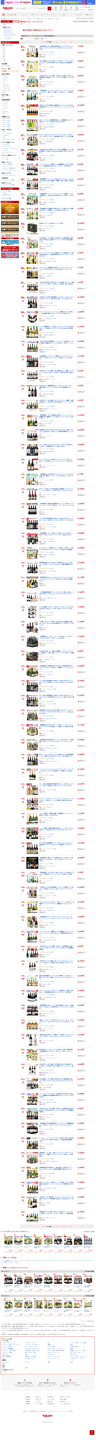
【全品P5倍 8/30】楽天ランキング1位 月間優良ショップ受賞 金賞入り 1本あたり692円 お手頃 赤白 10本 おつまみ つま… (56, 151)
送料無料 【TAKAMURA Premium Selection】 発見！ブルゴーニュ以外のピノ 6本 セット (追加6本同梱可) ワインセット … (56, 431)
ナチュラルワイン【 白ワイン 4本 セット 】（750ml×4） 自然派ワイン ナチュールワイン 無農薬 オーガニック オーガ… (56, 903)
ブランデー (42, 1260)
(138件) (69, 1315)
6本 (4, 47)
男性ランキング (35, 14)
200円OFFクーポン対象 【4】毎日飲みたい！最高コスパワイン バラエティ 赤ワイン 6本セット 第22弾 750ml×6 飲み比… (56, 372)
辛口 (4, 131)
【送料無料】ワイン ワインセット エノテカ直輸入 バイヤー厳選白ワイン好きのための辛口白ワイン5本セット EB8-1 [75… (56, 195)
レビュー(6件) (49, 244)
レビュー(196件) (49, 139)
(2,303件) (20, 1315)
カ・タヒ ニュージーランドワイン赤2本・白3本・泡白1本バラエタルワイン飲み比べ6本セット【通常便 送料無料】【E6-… (56, 1139)
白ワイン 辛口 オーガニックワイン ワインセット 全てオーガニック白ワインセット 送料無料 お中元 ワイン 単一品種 (56, 135)
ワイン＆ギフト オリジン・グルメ (48, 465)
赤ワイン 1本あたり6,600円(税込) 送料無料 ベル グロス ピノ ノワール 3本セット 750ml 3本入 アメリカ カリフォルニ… (56, 490)
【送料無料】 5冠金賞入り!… (68, 1310)
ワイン (34, 18)
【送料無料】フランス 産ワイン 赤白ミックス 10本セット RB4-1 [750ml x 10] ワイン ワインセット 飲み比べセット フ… (56, 534)
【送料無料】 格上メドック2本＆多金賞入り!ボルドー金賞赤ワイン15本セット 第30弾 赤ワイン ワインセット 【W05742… (56, 1006)
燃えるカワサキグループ (46, 84)
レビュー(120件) (49, 994)
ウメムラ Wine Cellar (46, 228)
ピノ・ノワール (7, 146)
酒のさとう (43, 1146)
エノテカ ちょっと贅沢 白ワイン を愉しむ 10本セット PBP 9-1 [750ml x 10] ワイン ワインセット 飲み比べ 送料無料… (56, 548)
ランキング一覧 (7, 198)
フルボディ (6, 135)
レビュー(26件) (49, 96)
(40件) (49, 1252)
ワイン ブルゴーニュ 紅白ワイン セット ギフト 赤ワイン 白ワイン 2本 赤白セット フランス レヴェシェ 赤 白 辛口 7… (56, 461)
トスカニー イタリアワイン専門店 (48, 364)
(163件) (29, 1252)
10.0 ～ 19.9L (6, 122)
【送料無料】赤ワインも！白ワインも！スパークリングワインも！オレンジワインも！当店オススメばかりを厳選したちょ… (56, 579)
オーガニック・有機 (8, 180)
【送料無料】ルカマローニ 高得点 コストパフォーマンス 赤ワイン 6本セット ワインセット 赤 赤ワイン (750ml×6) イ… (56, 357)
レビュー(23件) (49, 539)
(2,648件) (70, 1252)
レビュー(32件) (49, 1158)
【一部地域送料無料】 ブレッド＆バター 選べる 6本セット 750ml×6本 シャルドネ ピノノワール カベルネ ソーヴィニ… (56, 593)
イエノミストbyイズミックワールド (48, 1057)
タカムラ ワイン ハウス (46, 435)
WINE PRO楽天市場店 (45, 113)
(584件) (69, 1291)
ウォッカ (56, 1260)
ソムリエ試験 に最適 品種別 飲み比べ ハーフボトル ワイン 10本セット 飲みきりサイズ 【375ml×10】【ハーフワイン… (56, 829)
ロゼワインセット (9, 32)
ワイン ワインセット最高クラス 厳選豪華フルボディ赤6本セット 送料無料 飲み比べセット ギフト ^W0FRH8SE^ (56, 165)
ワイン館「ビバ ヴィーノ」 (47, 157)
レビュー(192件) (49, 376)
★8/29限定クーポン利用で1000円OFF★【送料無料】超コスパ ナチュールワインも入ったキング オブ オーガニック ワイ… (56, 1080)
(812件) (79, 1315)
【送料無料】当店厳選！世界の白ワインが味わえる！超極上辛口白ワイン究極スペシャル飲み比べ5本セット (56, 209)
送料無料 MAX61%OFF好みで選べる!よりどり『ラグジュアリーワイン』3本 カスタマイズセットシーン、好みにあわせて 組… (56, 711)
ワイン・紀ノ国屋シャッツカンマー (48, 659)
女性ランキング (44, 14)
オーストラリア (7, 90)
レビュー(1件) (49, 111)
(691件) (10, 1315)
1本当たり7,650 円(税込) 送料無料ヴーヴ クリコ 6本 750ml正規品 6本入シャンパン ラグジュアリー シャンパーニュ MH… (56, 106)
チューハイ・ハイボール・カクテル (20, 1260)
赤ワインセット (8, 29)
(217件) (49, 1291)
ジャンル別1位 (62, 14)
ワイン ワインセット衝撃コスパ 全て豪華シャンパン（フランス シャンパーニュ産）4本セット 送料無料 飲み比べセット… (56, 933)
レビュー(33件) (49, 67)
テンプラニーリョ (7, 152)
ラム (51, 1260)
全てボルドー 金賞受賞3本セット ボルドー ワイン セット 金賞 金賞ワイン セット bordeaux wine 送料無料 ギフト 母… (56, 387)
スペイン (5, 80)
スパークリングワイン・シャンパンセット (11, 36)
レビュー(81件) (49, 81)
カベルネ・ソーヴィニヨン (10, 148)
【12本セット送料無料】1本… (28, 1286)
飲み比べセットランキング (31, 22)
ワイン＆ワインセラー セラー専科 (48, 494)
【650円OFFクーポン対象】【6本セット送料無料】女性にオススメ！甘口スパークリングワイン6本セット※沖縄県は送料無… (56, 947)
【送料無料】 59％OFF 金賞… (47, 1286)
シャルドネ (6, 144)
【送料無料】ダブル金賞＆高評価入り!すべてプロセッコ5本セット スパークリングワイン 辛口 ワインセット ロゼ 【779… (56, 47)
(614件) (39, 1315)
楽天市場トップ (5, 18)
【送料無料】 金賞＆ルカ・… (78, 1247)
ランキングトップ (25, 14)
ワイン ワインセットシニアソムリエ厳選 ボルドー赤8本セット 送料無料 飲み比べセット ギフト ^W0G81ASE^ (56, 312)
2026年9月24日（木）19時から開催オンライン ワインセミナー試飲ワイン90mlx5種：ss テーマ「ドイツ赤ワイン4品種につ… (56, 652)
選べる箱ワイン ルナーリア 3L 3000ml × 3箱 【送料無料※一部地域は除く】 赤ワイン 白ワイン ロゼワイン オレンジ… (56, 1051)
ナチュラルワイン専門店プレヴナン (48, 910)
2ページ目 (55, 18)
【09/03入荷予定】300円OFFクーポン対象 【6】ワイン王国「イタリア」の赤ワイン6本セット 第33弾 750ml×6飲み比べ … (56, 284)
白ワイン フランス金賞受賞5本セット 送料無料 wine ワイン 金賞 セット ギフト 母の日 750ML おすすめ (56, 120)
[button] (61, 8)
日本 (4, 92)
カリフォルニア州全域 (9, 185)
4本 (4, 57)
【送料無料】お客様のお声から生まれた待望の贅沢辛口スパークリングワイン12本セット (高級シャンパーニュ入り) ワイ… (56, 667)
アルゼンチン (6, 88)
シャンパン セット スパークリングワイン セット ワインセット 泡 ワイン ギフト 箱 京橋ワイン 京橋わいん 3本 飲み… (56, 770)
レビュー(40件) (49, 731)
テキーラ (62, 1260)
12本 (4, 49)
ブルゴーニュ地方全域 (9, 168)
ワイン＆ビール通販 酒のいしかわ (48, 598)
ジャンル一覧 (79, 14)
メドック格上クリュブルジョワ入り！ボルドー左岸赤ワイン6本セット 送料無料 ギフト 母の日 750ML (56, 445)
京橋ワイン (43, 482)
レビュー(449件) (49, 1173)
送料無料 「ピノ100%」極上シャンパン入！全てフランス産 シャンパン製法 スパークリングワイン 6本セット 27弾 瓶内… (56, 1154)
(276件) (49, 1315)
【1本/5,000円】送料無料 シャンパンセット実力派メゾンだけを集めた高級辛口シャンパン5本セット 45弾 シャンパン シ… (56, 343)
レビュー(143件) (49, 288)
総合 (4, 24)
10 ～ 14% (5, 157)
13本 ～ (5, 61)
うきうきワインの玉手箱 (46, 215)
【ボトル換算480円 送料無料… (88, 1286)
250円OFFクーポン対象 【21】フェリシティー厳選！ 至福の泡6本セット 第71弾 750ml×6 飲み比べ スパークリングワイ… (56, 402)
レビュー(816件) (49, 406)
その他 (16, 1262)
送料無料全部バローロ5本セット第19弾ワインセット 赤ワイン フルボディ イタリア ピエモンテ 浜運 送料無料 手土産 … (56, 564)
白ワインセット (8, 30)
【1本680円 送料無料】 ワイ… (18, 1310)
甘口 (4, 137)
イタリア (5, 78)
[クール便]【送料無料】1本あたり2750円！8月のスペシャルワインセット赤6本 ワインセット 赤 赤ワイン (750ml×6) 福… (56, 682)
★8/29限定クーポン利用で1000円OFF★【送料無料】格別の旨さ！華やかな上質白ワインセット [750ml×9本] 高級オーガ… (56, 239)
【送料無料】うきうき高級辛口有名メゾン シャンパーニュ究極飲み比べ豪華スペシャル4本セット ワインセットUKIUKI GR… (56, 416)
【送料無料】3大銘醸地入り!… (38, 1247)
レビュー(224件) (49, 316)
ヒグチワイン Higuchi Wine (46, 615)
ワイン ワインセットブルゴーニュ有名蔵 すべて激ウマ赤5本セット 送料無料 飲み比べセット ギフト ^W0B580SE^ (56, 991)
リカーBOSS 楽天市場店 (46, 187)
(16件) (20, 1252)
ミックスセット (8, 38)
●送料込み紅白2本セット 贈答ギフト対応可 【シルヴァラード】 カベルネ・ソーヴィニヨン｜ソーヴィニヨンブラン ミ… (56, 1036)
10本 (4, 59)
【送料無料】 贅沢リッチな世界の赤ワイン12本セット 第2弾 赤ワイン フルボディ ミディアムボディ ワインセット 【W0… (56, 859)
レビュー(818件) (49, 155)
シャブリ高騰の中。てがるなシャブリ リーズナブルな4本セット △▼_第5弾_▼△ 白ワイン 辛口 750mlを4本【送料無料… (56, 328)
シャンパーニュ (7, 166)
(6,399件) (10, 1291)
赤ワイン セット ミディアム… (58, 1286)
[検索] (49, 8)
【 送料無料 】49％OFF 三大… (8, 1310)
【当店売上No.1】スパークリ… (8, 1247)
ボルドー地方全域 (7, 164)
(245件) (59, 1315)
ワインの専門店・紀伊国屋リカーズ (48, 335)
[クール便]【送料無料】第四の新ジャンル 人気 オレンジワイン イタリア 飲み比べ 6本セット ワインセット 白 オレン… (56, 785)
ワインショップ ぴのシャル (47, 1028)
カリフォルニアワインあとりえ (47, 1040)
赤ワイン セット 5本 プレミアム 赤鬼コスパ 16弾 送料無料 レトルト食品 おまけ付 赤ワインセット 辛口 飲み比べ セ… (56, 755)
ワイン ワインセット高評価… (78, 1310)
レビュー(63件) (49, 922)
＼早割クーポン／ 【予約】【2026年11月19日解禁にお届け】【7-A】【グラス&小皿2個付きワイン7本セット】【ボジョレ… (56, 623)
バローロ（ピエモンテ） (9, 175)
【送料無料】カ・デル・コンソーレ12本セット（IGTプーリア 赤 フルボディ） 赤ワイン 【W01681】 (56, 637)
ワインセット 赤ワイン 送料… (78, 1286)
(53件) (29, 1315)
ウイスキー (34, 1260)
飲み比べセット (41, 18)
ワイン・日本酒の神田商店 (46, 141)
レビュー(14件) (49, 758)
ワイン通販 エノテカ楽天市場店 (48, 202)
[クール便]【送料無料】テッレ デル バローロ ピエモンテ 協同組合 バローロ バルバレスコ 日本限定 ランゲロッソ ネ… (56, 844)
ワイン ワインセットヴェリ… (18, 1247)
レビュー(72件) (49, 185)
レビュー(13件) (49, 1026)
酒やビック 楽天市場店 (46, 276)
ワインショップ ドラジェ (46, 98)
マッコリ (10, 1262)
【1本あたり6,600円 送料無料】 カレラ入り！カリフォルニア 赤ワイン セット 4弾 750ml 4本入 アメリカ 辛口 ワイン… (56, 298)
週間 (42, 38)
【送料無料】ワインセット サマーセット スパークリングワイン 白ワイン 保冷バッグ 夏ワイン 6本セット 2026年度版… (56, 92)
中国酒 (5, 1262)
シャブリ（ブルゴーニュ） (10, 170)
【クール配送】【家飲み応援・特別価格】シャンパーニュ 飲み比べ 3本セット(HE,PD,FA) (56, 814)
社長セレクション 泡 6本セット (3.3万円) (51, 223)
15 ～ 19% (5, 159)
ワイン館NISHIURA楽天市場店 (47, 126)
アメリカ (5, 84)
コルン (85, 1260)
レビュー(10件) (49, 421)
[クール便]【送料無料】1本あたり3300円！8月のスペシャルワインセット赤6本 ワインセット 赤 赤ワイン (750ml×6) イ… (56, 520)
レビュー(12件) (49, 226)
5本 (4, 51)
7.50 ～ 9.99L (6, 120)
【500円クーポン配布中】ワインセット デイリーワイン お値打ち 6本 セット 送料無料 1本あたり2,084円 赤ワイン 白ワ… (56, 1198)
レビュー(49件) (49, 834)
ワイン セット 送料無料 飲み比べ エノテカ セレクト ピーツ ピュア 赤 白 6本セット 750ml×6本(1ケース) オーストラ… (56, 269)
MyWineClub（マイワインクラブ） (48, 54)
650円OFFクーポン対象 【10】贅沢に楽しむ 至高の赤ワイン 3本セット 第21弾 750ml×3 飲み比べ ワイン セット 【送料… (56, 1065)
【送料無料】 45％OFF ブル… (27, 1310)
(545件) (89, 1291)
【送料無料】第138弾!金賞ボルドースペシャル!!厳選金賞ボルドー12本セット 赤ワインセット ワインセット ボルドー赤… (56, 1125)
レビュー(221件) (49, 1011)
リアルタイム (53, 14)
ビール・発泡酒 (5, 1260)
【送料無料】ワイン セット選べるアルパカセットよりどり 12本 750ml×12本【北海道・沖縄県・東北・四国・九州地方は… (56, 180)
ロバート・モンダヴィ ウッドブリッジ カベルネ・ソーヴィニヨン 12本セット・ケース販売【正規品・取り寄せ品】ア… (56, 800)
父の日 (49, 18)
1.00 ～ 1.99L (6, 124)
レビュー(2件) (49, 303)
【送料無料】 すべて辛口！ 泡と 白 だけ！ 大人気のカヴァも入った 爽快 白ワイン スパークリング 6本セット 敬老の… (56, 874)
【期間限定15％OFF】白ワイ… (48, 1247)
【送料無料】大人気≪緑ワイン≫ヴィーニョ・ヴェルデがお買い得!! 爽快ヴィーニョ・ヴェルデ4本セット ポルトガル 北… (56, 475)
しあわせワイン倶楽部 (46, 984)
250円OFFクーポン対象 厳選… (88, 1310)
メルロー (5, 150)
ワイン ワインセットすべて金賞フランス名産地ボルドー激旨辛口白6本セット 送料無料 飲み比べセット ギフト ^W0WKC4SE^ (56, 254)
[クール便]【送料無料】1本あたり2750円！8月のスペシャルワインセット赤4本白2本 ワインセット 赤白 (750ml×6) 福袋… (56, 697)
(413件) (39, 1252)
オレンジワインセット (10, 33)
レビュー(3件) (49, 552)
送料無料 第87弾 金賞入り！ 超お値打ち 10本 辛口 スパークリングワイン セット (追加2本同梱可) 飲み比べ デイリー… (56, 1169)
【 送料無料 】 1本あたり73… (68, 1247)
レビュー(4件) (49, 716)
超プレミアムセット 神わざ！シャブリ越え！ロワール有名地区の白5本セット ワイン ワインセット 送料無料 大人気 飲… (56, 1184)
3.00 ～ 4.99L (6, 118)
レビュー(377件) (49, 258)
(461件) (59, 1252)
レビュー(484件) (49, 213)
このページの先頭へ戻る (87, 1321)
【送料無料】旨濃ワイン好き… (87, 1247)
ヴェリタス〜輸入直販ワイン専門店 (48, 171)
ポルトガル (6, 86)
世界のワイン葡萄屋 (45, 1203)
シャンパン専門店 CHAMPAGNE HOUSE (49, 1161)
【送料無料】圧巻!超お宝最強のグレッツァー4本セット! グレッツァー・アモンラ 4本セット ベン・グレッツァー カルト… (56, 505)
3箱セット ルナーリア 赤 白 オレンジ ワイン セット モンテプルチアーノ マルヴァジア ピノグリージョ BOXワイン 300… (56, 1021)
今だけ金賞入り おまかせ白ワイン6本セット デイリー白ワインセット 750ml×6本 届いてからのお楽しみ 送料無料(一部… (56, 62)
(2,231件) (80, 1291)
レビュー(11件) (49, 1114)
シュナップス (70, 1260)
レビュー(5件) (49, 480)
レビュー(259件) (49, 745)
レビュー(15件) (49, 332)
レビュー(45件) (49, 52)
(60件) (89, 1315)
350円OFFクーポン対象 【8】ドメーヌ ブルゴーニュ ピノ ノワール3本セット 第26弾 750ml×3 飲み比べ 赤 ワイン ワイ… (56, 962)
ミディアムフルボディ (9, 139)
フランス (5, 76)
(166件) (79, 1252)
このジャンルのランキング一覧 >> (84, 18)
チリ (4, 82)
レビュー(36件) (49, 347)
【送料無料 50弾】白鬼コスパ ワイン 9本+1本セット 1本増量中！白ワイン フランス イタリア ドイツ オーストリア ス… (56, 741)
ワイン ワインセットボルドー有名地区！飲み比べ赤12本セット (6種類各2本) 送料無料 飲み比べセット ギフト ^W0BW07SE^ (56, 1095)
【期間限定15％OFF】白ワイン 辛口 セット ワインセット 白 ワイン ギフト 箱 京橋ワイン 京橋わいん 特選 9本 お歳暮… (56, 726)
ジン (47, 1260)
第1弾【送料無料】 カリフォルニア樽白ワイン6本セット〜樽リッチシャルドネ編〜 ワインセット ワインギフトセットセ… (56, 977)
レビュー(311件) (49, 168)
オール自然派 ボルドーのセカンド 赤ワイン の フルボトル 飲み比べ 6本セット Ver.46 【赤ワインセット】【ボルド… (56, 608)
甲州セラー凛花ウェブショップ (47, 1217)
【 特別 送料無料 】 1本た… (8, 1286)
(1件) (89, 1252)
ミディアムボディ (7, 133)
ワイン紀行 (43, 69)
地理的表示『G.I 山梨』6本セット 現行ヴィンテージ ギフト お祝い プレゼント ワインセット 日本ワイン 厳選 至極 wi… (56, 1213)
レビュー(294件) (49, 199)
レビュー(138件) (49, 981)
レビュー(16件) (49, 273)
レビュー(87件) (49, 893)
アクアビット (78, 1260)
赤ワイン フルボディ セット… (58, 1247)
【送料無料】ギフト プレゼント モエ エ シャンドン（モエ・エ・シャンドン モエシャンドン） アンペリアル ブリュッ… (56, 918)
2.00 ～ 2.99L (6, 126)
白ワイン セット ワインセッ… (28, 1247)
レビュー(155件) (49, 937)
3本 (4, 55)
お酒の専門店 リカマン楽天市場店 (48, 571)
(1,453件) (60, 1291)
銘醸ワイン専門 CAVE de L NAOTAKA (49, 305)
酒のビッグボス (44, 627)
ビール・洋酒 (26, 18)
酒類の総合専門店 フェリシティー (48, 290)
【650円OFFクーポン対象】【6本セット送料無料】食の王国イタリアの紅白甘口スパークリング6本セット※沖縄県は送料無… (56, 1110)
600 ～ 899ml (6, 66)
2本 (4, 53)
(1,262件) (10, 1252)
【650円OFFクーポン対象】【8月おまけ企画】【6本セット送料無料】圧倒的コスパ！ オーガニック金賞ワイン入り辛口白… (56, 77)
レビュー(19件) (49, 391)
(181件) (29, 1291)
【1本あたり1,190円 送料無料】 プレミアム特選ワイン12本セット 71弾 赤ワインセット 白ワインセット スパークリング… (56, 888)
